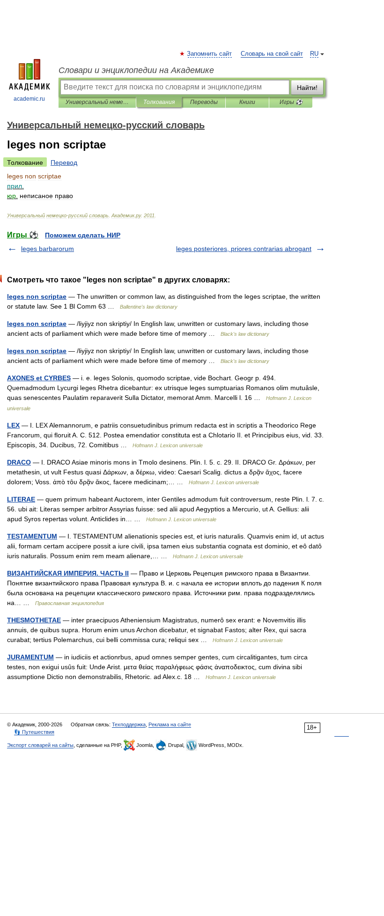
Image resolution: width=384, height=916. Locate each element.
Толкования (159, 102)
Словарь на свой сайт (272, 54)
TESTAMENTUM (32, 536)
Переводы (204, 102)
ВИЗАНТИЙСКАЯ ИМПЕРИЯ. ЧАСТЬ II (68, 573)
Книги (247, 102)
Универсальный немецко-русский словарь (97, 102)
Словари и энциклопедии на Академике (136, 70)
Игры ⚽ (291, 102)
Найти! (307, 87)
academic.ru (29, 99)
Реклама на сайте (169, 724)
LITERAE (21, 499)
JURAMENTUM (30, 657)
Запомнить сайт (210, 54)
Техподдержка (129, 724)
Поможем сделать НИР (82, 235)
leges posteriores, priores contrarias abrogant (243, 248)
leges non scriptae (36, 296)
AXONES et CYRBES (39, 378)
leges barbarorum (47, 248)
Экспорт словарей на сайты (40, 745)
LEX (13, 425)
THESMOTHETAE (34, 620)
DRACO (19, 462)
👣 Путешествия (34, 732)
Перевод (64, 162)
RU (314, 54)
